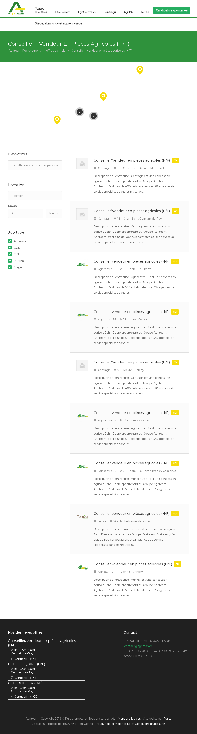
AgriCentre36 (86, 12)
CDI (16, 254)
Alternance (21, 241)
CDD (17, 247)
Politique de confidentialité (112, 724)
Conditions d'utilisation (150, 724)
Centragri (110, 12)
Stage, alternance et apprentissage (58, 23)
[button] (103, 97)
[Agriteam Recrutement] (17, 8)
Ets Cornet (62, 12)
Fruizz (167, 718)
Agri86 (128, 12)
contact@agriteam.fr (138, 646)
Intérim (19, 261)
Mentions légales (129, 718)
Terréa (145, 12)
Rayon (12, 206)
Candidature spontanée (172, 10)
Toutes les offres (41, 10)
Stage (18, 267)
